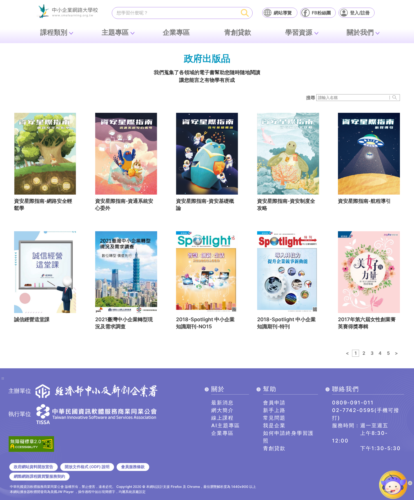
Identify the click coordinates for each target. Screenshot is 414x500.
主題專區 (115, 32)
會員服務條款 (133, 466)
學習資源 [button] (298, 32)
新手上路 (274, 410)
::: (2, 378)
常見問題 (274, 418)
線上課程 (222, 418)
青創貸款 (237, 32)
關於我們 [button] (360, 32)
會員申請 (274, 403)
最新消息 (222, 403)
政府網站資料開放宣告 (33, 466)
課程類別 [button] (53, 32)
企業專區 (176, 32)
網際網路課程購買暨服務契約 (39, 476)
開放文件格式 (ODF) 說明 (87, 466)
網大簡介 (222, 410)
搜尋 (310, 97)
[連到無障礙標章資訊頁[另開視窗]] (31, 443)
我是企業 (274, 425)
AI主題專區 (225, 425)
